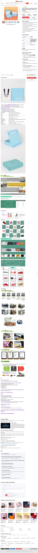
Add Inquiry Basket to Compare (11, 24)
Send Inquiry (25, 17)
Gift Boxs (29, 528)
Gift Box (20, 442)
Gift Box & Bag (10, 5)
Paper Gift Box (14, 5)
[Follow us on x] (32, 548)
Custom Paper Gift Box (27, 543)
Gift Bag (9, 442)
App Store (2, 548)
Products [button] (7, 3)
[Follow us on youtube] (34, 548)
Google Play (7, 548)
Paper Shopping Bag (12, 442)
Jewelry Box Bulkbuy (7, 545)
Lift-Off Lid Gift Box (33, 538)
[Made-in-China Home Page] (19, 1)
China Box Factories (3, 541)
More (1, 546)
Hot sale (2, 528)
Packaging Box (4, 443)
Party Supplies (7, 443)
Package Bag (16, 442)
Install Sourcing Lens (19, 548)
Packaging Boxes (10, 538)
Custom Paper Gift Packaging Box (19, 543)
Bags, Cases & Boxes (5, 5)
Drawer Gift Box (23, 538)
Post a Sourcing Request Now (9, 496)
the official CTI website (18, 420)
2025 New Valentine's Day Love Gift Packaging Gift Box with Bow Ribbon (34, 521)
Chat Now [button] (34, 17)
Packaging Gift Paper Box (11, 543)
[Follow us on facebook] (31, 548)
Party (10, 531)
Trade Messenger (12, 548)
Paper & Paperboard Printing (16, 538)
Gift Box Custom (29, 541)
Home (1, 5)
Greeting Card (11, 443)
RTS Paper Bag (11, 528)
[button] (1, 1)
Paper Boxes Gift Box (3, 543)
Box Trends (2, 545)
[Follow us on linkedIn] (36, 548)
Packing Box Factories (16, 541)
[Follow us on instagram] (33, 548)
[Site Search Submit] (27, 3)
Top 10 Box (32, 543)
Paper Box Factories (23, 541)
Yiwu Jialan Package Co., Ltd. (26, 11)
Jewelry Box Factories (10, 541)
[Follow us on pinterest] (35, 548)
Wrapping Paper (15, 443)
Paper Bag (6, 442)
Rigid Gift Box (28, 538)
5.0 (30, 75)
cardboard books (3, 531)
